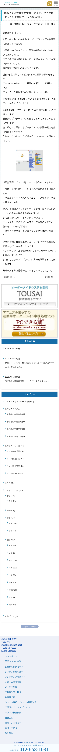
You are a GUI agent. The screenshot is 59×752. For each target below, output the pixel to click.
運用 (8, 518)
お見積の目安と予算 (14, 666)
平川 (10, 568)
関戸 (10, 605)
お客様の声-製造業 (14, 414)
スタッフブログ (11, 490)
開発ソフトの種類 (13, 661)
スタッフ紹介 (11, 728)
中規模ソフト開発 (13, 692)
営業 (8, 496)
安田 (10, 560)
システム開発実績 (13, 682)
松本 (10, 575)
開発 (8, 540)
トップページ (11, 656)
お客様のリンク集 (12, 446)
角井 (10, 501)
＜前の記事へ (8, 277)
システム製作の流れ (14, 671)
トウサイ (27, 742)
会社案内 (9, 717)
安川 (10, 523)
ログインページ (29, 627)
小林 (10, 531)
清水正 (11, 590)
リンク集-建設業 (13, 459)
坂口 (10, 553)
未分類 (9, 511)
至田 (10, 597)
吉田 (10, 545)
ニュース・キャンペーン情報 (17, 401)
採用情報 (9, 733)
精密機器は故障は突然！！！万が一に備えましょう (27, 381)
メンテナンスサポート (15, 677)
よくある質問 (11, 687)
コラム (8, 483)
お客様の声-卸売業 (14, 429)
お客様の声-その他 (14, 436)
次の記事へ (51, 277)
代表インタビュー (13, 723)
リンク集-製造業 (13, 451)
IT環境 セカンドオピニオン (17, 707)
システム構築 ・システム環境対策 (20, 702)
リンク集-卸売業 (13, 466)
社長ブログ (9, 616)
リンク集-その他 (13, 473)
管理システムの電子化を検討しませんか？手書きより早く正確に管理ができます (30, 365)
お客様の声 (9, 409)
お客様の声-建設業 (14, 422)
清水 (10, 582)
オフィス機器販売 (13, 712)
